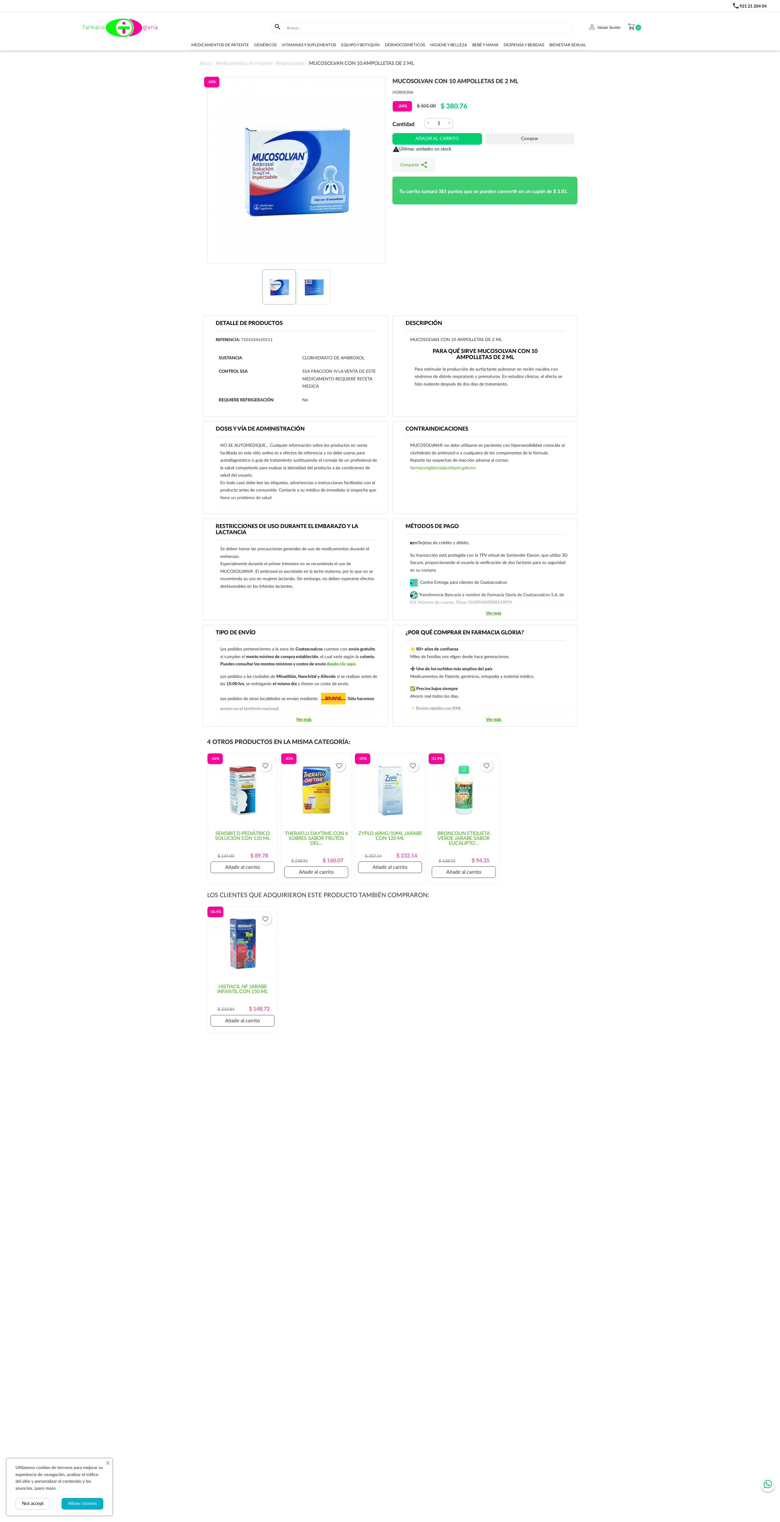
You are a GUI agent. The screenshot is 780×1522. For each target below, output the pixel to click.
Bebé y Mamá (485, 45)
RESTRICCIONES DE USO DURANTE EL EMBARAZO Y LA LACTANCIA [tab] (287, 529)
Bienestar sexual (567, 45)
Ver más (493, 613)
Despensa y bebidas (524, 45)
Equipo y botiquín (360, 45)
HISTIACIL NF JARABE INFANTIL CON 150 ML (242, 989)
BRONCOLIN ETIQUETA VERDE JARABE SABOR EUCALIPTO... (464, 838)
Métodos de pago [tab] (432, 526)
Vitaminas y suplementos (309, 45)
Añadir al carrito (437, 138)
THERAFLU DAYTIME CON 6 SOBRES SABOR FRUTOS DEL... (316, 838)
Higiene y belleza (448, 45)
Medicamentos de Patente (220, 45)
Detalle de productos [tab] (249, 323)
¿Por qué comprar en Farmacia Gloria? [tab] (465, 633)
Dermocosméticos (405, 45)
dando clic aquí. (341, 664)
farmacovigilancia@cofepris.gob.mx (443, 468)
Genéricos (265, 45)
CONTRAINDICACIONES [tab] (437, 429)
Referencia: (228, 340)
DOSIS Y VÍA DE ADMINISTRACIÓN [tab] (260, 429)
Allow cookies (82, 1503)
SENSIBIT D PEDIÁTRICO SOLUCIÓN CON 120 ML (242, 836)
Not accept (33, 1503)
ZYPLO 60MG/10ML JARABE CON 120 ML (390, 836)
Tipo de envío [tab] (236, 633)
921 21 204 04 (753, 6)
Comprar (529, 138)
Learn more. (45, 1488)
